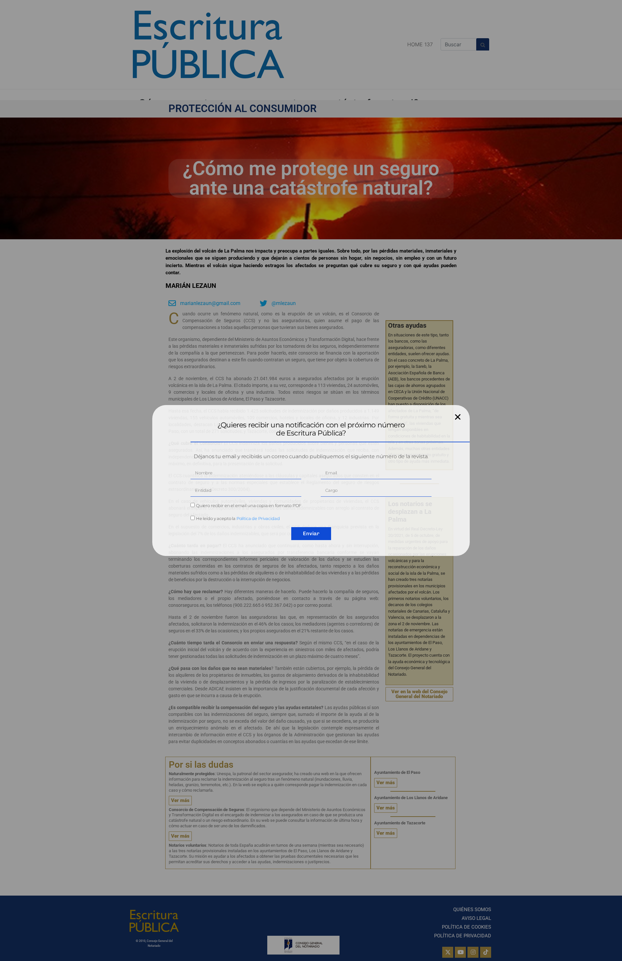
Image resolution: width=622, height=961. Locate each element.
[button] (458, 417)
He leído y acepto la (238, 518)
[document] (311, 480)
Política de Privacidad (258, 518)
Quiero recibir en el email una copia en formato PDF (248, 505)
